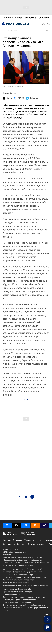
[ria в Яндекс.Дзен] (16, 525)
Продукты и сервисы (37, 544)
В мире (39, 540)
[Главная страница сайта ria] (15, 23)
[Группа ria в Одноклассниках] (35, 525)
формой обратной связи (26, 600)
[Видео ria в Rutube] (44, 525)
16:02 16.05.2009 (10, 31)
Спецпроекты (9, 544)
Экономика (29, 540)
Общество (17, 540)
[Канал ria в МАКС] (7, 525)
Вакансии (7, 555)
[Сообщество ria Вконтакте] (25, 525)
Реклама (21, 544)
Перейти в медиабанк (16, 86)
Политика (7, 540)
